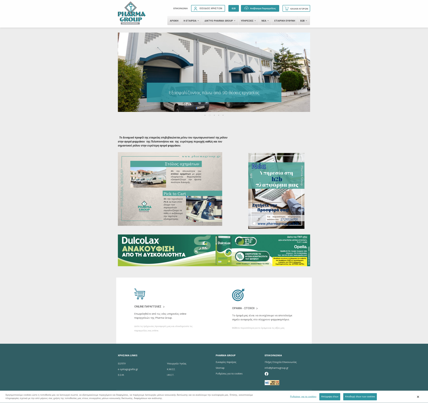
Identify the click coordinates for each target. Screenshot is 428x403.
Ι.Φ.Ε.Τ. (170, 374)
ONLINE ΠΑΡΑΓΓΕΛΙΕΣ (148, 306)
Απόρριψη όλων (329, 396)
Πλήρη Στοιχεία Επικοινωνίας (281, 362)
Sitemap (220, 367)
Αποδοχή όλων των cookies (360, 396)
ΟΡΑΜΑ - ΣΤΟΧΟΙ (243, 308)
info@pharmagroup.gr (276, 367)
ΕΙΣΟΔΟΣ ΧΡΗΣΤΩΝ (211, 8)
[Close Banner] (418, 396)
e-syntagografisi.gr (128, 369)
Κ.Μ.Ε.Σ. (171, 369)
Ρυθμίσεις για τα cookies (303, 396)
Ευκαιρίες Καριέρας (226, 362)
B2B (234, 8)
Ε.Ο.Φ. (121, 374)
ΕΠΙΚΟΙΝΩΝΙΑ (180, 8)
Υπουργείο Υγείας (176, 363)
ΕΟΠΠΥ (122, 363)
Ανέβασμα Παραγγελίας (263, 8)
